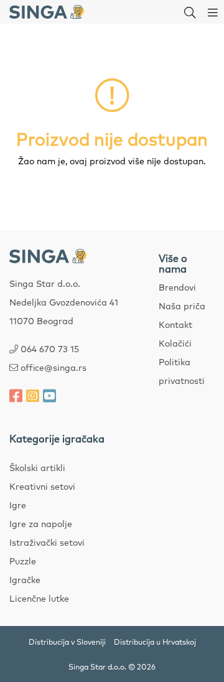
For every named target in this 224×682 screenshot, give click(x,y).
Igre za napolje (40, 523)
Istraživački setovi (47, 542)
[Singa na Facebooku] (15, 395)
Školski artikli (37, 467)
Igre (17, 504)
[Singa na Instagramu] (32, 395)
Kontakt (175, 324)
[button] (189, 11)
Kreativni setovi (42, 486)
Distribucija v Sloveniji (67, 642)
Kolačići (175, 342)
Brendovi (177, 286)
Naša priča (182, 305)
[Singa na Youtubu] (49, 395)
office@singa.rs (53, 367)
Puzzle (22, 560)
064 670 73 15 (50, 348)
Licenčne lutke (39, 598)
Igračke (24, 579)
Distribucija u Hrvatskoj (155, 642)
